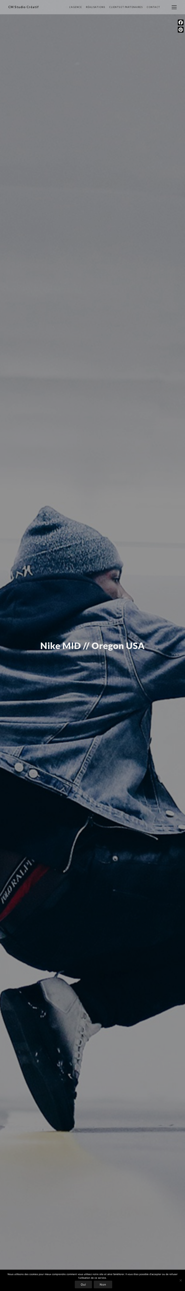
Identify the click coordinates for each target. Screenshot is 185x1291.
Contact (153, 7)
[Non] (180, 1280)
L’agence (75, 7)
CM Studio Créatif (23, 7)
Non (103, 1284)
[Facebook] (180, 22)
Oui (83, 1284)
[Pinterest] (180, 29)
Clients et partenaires (126, 7)
